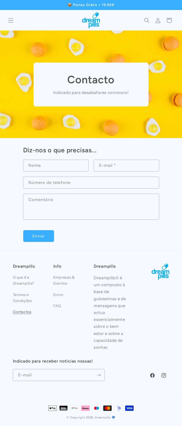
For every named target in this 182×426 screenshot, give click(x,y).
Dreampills (103, 417)
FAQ (57, 306)
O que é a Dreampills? (23, 280)
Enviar (38, 236)
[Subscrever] (99, 375)
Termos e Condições (22, 297)
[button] (10, 20)
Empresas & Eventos (64, 280)
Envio (58, 294)
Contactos (22, 312)
